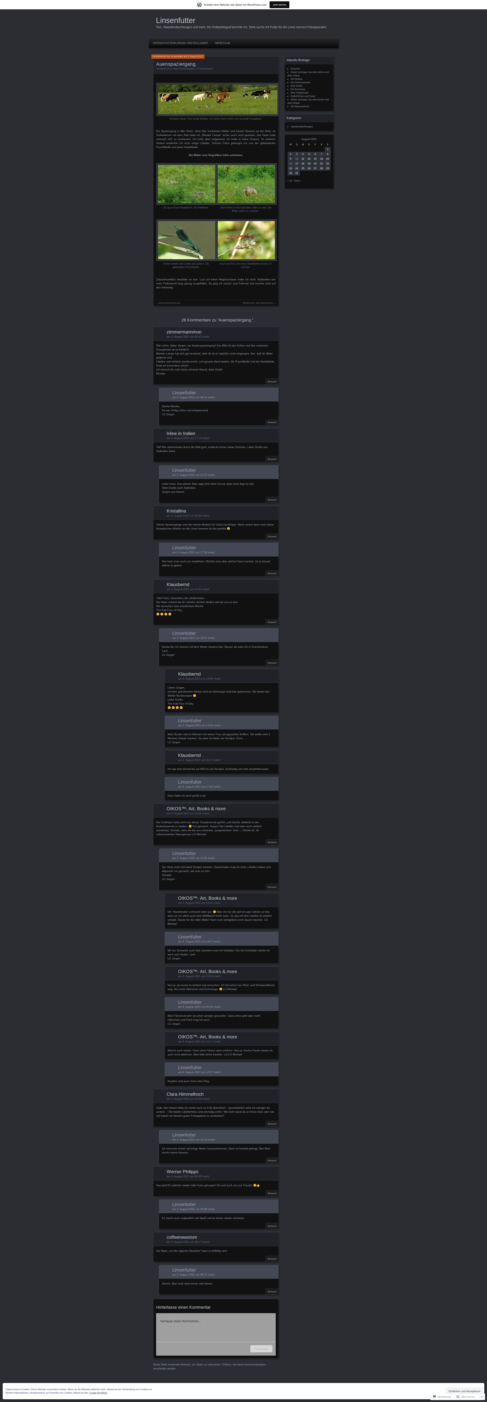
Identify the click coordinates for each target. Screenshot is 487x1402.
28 (321, 168)
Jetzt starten (279, 4)
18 (303, 163)
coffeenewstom (182, 1237)
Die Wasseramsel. (300, 106)
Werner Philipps (182, 1171)
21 (321, 163)
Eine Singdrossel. (300, 92)
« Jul (289, 180)
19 (309, 163)
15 (327, 159)
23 (290, 168)
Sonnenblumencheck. (169, 303)
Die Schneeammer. (300, 82)
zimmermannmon (184, 331)
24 (296, 168)
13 (315, 159)
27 (315, 168)
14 (321, 159)
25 (303, 168)
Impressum (222, 43)
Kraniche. (296, 68)
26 (309, 168)
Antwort (272, 381)
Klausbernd (178, 584)
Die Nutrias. (297, 79)
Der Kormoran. (298, 89)
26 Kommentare (204, 68)
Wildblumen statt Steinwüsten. (258, 303)
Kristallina (176, 510)
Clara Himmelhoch (185, 1094)
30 (290, 173)
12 (309, 159)
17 (296, 163)
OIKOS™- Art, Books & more (196, 808)
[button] (216, 102)
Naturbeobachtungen (184, 68)
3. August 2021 (195, 56)
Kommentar (261, 1348)
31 (296, 173)
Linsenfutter (175, 20)
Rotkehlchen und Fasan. (303, 96)
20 (315, 163)
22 (327, 163)
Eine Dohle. (297, 86)
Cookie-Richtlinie (98, 1393)
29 (327, 168)
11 (303, 159)
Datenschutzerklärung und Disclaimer (180, 43)
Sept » (297, 180)
